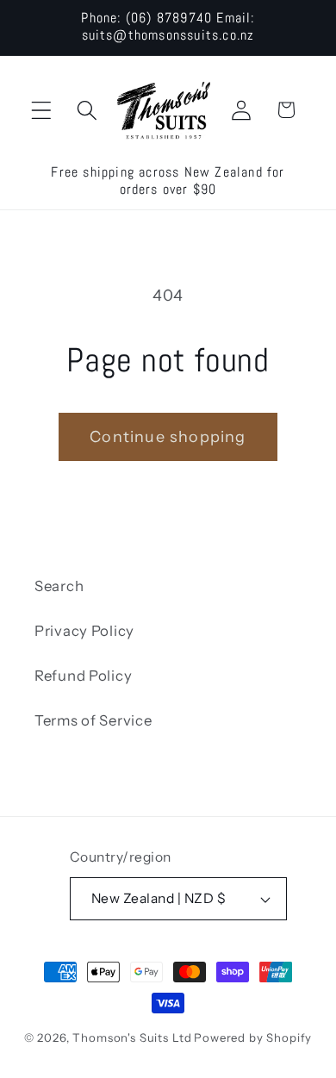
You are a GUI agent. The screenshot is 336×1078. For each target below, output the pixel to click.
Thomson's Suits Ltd (131, 1037)
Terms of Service (93, 720)
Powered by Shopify (253, 1037)
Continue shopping (168, 436)
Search (59, 586)
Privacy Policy (84, 630)
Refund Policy (83, 675)
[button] (42, 110)
